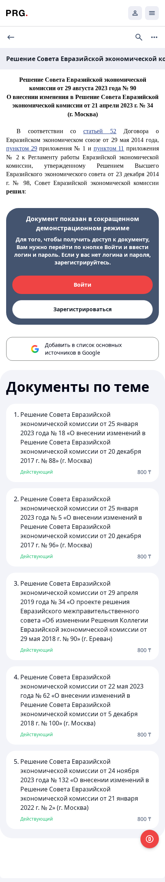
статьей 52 (99, 131)
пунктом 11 (109, 148)
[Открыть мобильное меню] (152, 13)
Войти (82, 284)
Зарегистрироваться (82, 309)
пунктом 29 (21, 148)
